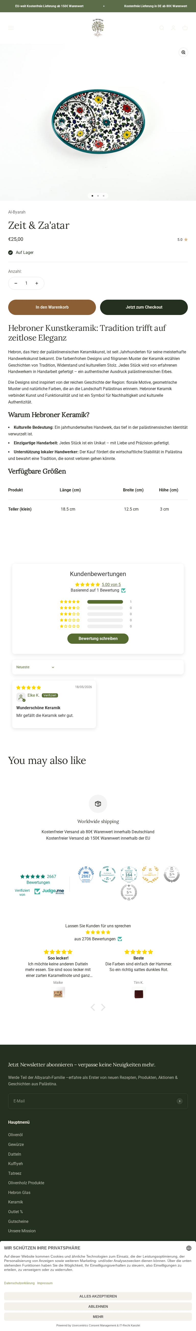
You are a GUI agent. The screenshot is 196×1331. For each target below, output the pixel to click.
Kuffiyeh (15, 1163)
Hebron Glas (19, 1192)
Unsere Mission (22, 1230)
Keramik (15, 1202)
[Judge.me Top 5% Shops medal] (172, 874)
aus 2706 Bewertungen (95, 939)
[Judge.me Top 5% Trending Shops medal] (129, 892)
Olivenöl (15, 1134)
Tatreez (14, 1173)
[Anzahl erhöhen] (36, 283)
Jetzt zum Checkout (144, 307)
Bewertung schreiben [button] (98, 638)
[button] (70, 602)
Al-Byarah (17, 212)
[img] (28, 687)
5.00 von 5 (111, 584)
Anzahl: (15, 271)
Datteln (14, 1154)
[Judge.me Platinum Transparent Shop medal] (107, 874)
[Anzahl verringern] (15, 283)
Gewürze (16, 1144)
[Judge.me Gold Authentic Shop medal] (150, 874)
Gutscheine (18, 1221)
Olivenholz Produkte (26, 1182)
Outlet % (15, 1211)
